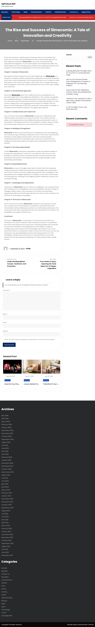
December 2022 (7, 534)
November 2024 (7, 466)
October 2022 (6, 540)
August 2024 (5, 475)
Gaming (4, 592)
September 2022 (7, 543)
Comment (6, 290)
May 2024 (4, 484)
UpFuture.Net (8, 3)
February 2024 (6, 493)
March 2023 (5, 526)
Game (3, 589)
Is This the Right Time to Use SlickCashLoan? (76, 108)
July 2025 (4, 445)
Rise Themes (89, 625)
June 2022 (5, 552)
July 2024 (4, 478)
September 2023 (7, 508)
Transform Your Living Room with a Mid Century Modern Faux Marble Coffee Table (79, 100)
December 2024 (7, 463)
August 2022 (5, 546)
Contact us (74, 12)
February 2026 (6, 424)
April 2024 (5, 487)
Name (5, 314)
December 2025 (7, 430)
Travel (3, 613)
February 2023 (6, 528)
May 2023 (4, 520)
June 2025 (5, 448)
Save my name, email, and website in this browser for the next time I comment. (30, 339)
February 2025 (6, 457)
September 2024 (7, 472)
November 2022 (7, 537)
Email (5, 322)
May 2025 (4, 451)
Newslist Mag (72, 625)
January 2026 (6, 427)
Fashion (48, 12)
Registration (86, 12)
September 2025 (7, 439)
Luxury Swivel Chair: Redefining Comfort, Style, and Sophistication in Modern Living (78, 92)
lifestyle (4, 601)
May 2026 (4, 416)
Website (5, 331)
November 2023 (7, 502)
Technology (16, 12)
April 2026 (5, 418)
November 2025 (7, 433)
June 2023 (5, 517)
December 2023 (7, 499)
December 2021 (7, 555)
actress (4, 568)
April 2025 (5, 454)
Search (69, 55)
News (25, 12)
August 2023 (5, 511)
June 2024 (5, 481)
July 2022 (4, 549)
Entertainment (36, 12)
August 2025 (5, 442)
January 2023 (6, 531)
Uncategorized (6, 616)
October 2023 (6, 505)
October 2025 (6, 436)
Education (5, 577)
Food (3, 586)
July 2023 (4, 514)
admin (28, 249)
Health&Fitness (60, 12)
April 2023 (5, 523)
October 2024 (6, 469)
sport (3, 607)
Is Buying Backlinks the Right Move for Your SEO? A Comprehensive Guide (42, 17)
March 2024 (5, 490)
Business (4, 12)
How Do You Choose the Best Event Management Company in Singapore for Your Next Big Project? (78, 82)
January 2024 (6, 496)
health (3, 595)
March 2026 (5, 421)
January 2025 (6, 460)
